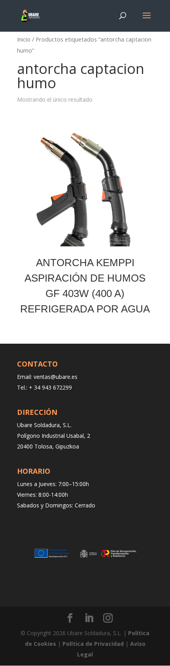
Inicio (23, 39)
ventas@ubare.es (55, 376)
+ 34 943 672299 (50, 387)
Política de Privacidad (93, 643)
